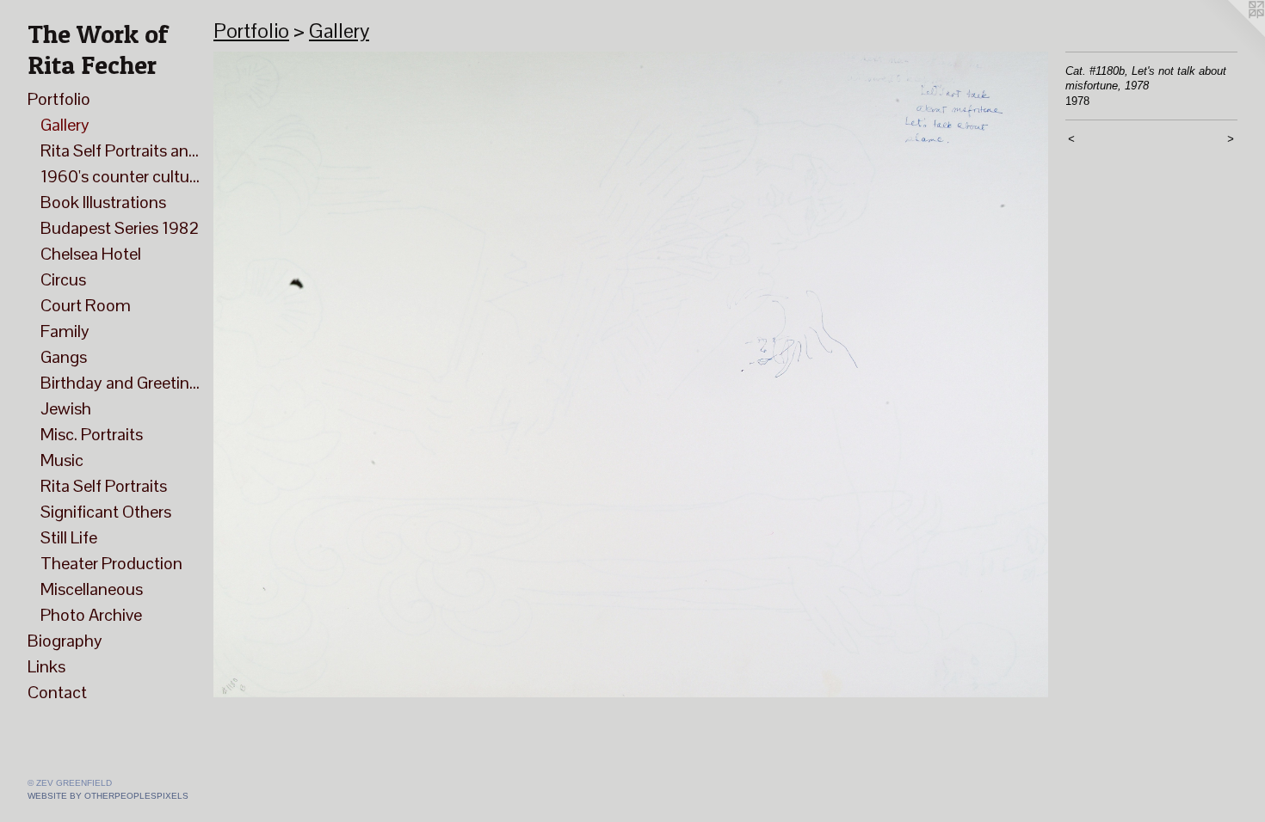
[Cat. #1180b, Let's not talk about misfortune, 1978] (630, 374)
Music (61, 460)
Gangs (63, 357)
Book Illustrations (103, 202)
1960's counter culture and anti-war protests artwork (120, 176)
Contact (57, 692)
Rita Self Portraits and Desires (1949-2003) (120, 150)
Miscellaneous (91, 589)
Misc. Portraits (91, 434)
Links (46, 666)
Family (64, 331)
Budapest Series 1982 (119, 228)
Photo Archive (91, 615)
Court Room (85, 305)
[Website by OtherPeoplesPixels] (1230, 34)
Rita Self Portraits (103, 486)
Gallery (64, 124)
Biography (65, 640)
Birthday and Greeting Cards (120, 382)
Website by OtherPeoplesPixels (108, 796)
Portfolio (59, 99)
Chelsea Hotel (90, 253)
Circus (63, 279)
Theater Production (111, 563)
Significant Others (105, 511)
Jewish (65, 408)
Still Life (68, 537)
